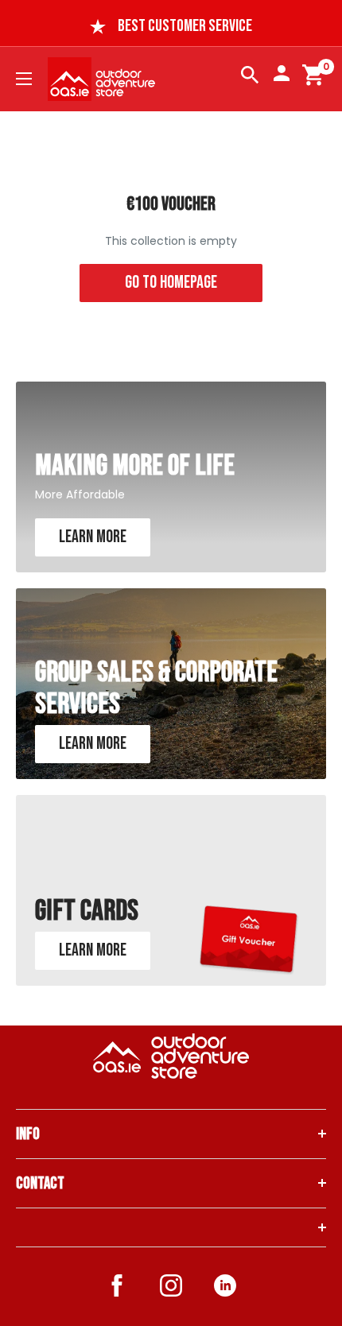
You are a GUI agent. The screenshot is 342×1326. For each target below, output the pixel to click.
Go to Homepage (171, 282)
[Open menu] (24, 78)
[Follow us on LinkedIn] (225, 1285)
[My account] (282, 73)
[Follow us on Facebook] (117, 1288)
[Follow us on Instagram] (171, 1288)
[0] (313, 78)
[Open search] (249, 78)
